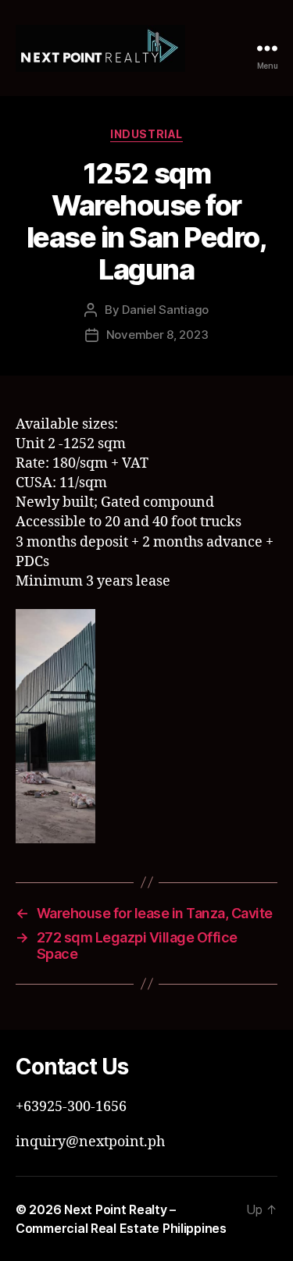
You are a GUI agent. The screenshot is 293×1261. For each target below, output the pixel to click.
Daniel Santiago (165, 309)
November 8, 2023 (157, 334)
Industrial (146, 134)
